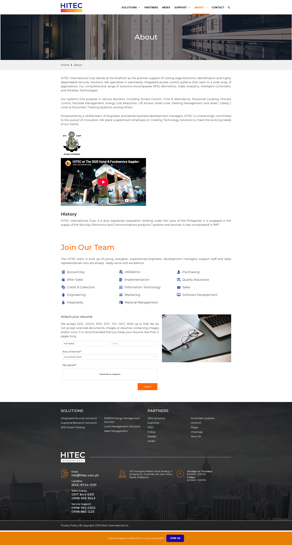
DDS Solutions (156, 418)
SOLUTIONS (72, 411)
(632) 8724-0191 (83, 485)
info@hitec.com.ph (85, 475)
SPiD (150, 427)
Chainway (197, 432)
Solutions (129, 7)
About (199, 7)
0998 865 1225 (82, 511)
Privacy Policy (69, 525)
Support (180, 7)
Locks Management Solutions (122, 426)
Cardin (151, 441)
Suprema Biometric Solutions (79, 422)
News (166, 7)
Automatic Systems (202, 418)
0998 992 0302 (83, 508)
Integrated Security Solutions (79, 418)
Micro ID (196, 436)
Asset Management (116, 431)
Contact (218, 7)
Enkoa (151, 432)
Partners (151, 7)
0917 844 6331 (82, 494)
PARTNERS (158, 411)
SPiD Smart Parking (73, 427)
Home (65, 65)
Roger (194, 427)
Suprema (153, 422)
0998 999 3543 (83, 498)
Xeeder (152, 436)
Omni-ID (196, 422)
